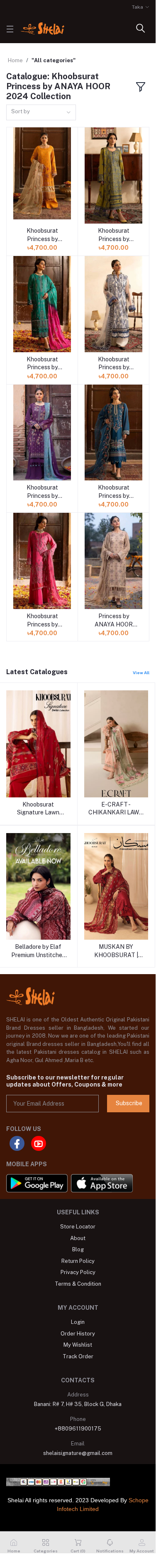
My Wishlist (77, 1345)
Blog (78, 1249)
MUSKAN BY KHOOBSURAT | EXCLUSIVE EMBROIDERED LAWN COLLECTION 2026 (116, 951)
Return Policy (78, 1261)
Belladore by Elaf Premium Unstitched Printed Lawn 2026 (38, 951)
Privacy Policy (78, 1272)
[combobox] (41, 113)
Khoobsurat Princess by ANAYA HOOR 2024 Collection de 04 (113, 364)
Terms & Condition (78, 1284)
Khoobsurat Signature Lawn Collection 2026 (38, 809)
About (77, 1238)
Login (78, 1322)
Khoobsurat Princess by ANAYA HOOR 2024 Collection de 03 (113, 235)
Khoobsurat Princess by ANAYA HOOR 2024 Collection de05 (113, 492)
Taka (137, 7)
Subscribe (129, 1103)
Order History (78, 1334)
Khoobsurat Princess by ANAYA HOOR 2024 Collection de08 (42, 621)
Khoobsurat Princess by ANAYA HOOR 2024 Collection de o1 (42, 492)
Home (15, 60)
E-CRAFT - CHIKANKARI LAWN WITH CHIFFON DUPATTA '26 (116, 809)
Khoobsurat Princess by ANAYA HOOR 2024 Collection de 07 (42, 235)
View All (141, 672)
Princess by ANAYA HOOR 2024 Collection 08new (113, 621)
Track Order (78, 1356)
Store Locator (77, 1226)
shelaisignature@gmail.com (77, 1453)
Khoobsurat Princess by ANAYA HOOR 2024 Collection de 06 (42, 364)
